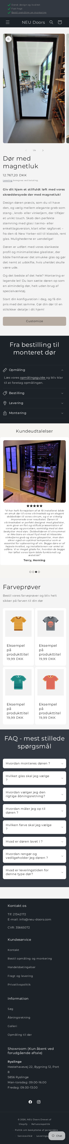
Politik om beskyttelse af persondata (36, 1130)
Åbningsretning (19, 1017)
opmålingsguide (33, 377)
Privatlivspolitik (19, 984)
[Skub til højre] (43, 150)
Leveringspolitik (45, 1136)
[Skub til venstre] (26, 150)
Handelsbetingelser (22, 967)
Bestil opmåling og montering (29, 12)
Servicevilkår (25, 1136)
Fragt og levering (20, 976)
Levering (7, 180)
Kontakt (13, 950)
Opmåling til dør (20, 1034)
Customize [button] (34, 321)
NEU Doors (33, 1119)
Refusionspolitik (40, 1124)
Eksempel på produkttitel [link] (18, 649)
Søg (10, 1009)
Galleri (12, 1026)
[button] (7, 22)
